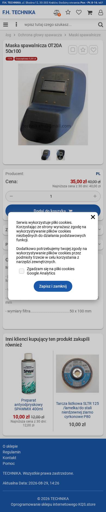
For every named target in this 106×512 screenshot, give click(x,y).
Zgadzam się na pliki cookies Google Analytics (50, 271)
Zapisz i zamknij (53, 286)
